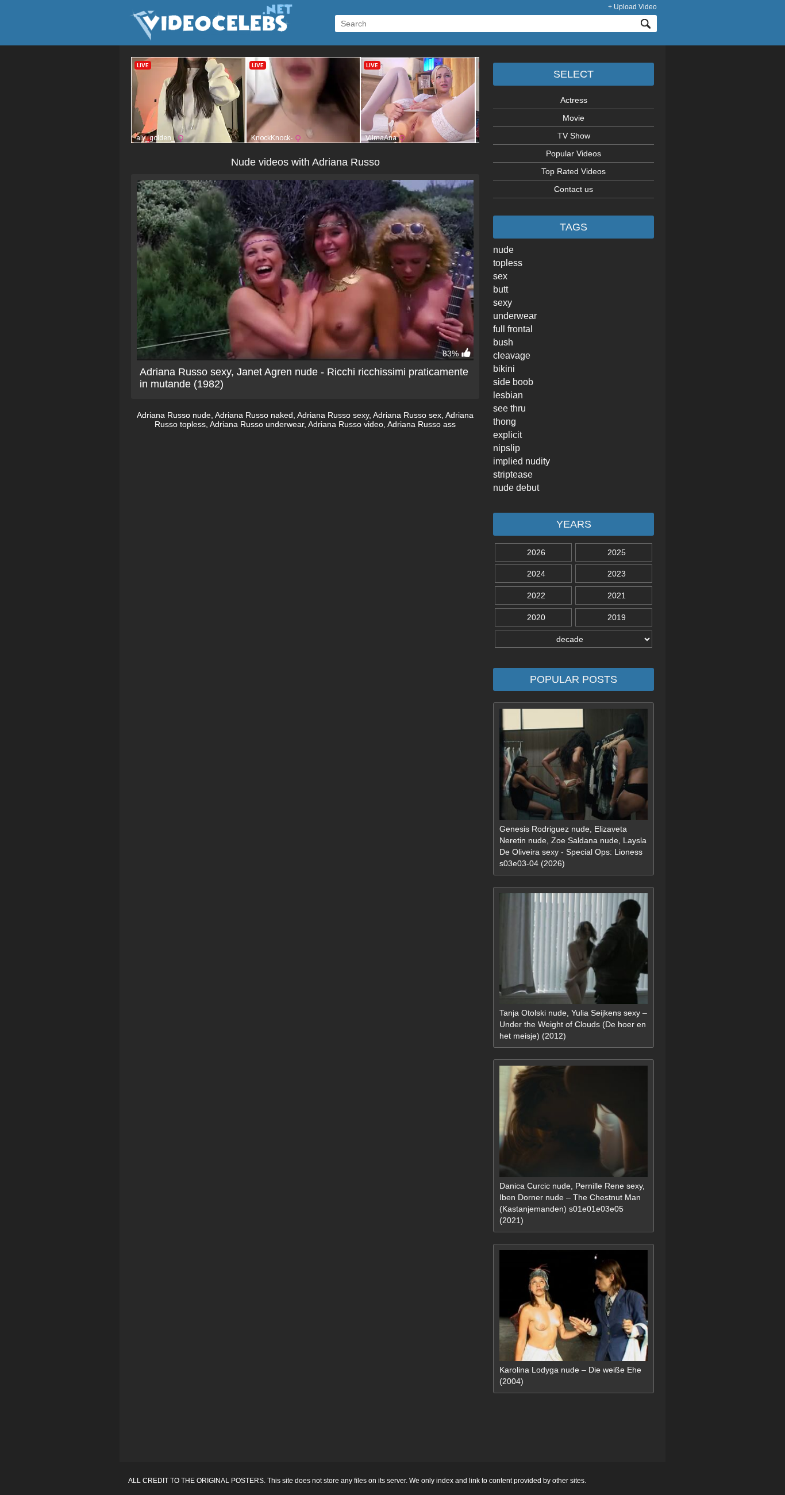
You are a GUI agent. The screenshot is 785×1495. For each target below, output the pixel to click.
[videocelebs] (210, 38)
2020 (536, 617)
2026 (536, 552)
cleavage (511, 355)
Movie (573, 117)
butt (500, 289)
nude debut (516, 488)
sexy (502, 303)
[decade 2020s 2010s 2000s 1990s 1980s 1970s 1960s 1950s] (573, 639)
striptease (513, 474)
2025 (616, 552)
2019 (616, 617)
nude (503, 250)
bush (503, 342)
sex (500, 276)
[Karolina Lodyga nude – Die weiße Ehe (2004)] (573, 1358)
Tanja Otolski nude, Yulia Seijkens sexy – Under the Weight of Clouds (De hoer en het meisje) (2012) (573, 1024)
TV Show (573, 135)
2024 (536, 573)
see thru (509, 408)
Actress (573, 100)
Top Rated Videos (573, 171)
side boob (513, 382)
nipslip (506, 448)
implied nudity (521, 461)
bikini (504, 369)
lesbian (508, 395)
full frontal (513, 329)
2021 (616, 595)
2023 (616, 573)
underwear (515, 316)
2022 (536, 595)
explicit (507, 435)
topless (507, 263)
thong (504, 421)
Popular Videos (573, 153)
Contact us (573, 189)
